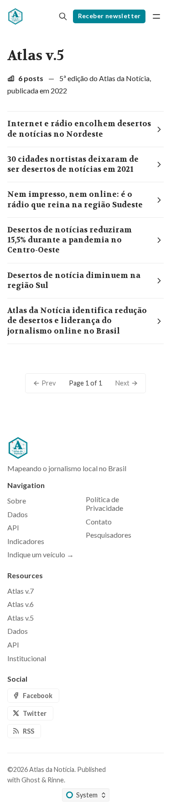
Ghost (30, 780)
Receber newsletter (109, 16)
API (13, 644)
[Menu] (156, 16)
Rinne (55, 780)
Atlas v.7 (20, 590)
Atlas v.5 (20, 617)
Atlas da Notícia (51, 769)
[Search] (63, 16)
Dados (17, 631)
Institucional (26, 658)
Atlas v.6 (20, 604)
